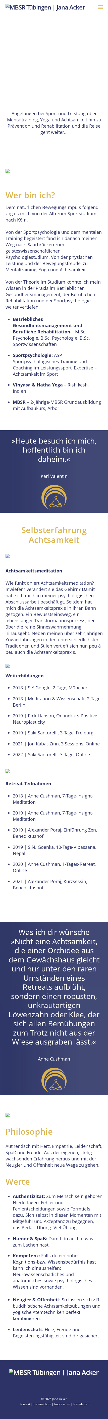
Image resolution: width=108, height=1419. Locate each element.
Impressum (62, 1404)
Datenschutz (42, 1404)
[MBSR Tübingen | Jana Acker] (45, 7)
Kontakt (25, 1404)
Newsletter (81, 1404)
